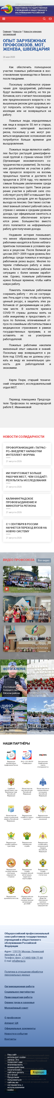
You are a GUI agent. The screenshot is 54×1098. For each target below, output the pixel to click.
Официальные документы (20, 1028)
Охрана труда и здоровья (19, 1002)
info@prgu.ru (18, 961)
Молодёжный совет (16, 1007)
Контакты (10, 1039)
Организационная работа (19, 986)
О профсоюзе (12, 1017)
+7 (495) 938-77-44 (32, 957)
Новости (17, 31)
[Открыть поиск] (44, 19)
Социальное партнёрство (19, 991)
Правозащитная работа (18, 997)
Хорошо (38, 1072)
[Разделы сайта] (4, 19)
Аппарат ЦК (11, 1023)
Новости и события (15, 1033)
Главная (7, 31)
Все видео (44, 560)
